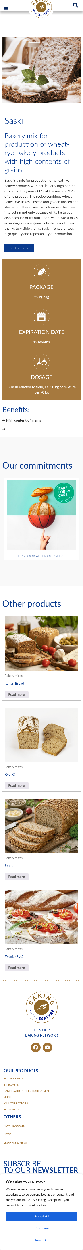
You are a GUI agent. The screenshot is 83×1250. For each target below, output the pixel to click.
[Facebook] (36, 1047)
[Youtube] (47, 1047)
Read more (16, 694)
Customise (42, 1228)
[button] (6, 8)
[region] (41, 1212)
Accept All (42, 1216)
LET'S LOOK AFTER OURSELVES (41, 556)
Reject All (41, 1240)
